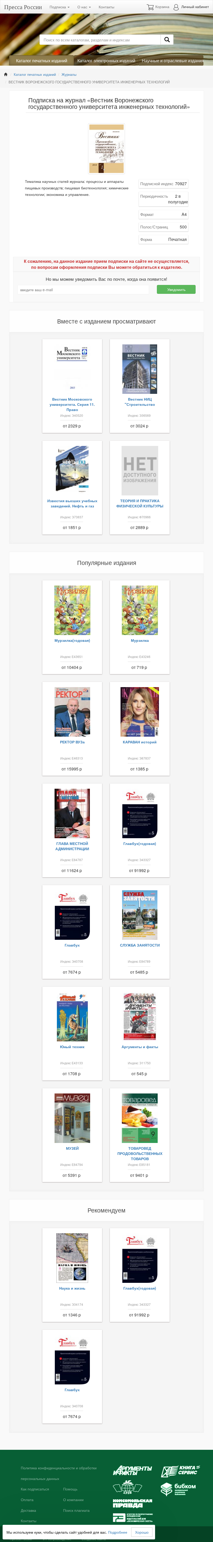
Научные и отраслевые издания (172, 61)
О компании (73, 1500)
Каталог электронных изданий (106, 61)
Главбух (72, 945)
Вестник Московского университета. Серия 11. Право (72, 404)
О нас (82, 6)
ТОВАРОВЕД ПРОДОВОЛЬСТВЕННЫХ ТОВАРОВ (139, 1153)
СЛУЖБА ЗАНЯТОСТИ (140, 945)
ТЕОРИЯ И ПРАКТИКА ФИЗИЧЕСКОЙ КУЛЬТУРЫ (139, 503)
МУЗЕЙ (72, 1148)
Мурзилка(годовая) (72, 640)
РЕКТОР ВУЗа (72, 741)
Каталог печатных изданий (41, 61)
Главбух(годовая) (139, 843)
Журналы (69, 74)
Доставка (28, 1510)
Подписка (58, 6)
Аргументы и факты (140, 1046)
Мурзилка (140, 640)
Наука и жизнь (72, 1288)
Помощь (70, 1489)
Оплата (27, 1500)
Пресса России (23, 7)
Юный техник (72, 1046)
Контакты (106, 6)
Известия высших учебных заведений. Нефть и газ (72, 503)
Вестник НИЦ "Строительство (140, 401)
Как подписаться (35, 1489)
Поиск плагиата (76, 1510)
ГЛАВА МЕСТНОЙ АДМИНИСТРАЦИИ (72, 846)
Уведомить (176, 289)
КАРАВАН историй (140, 741)
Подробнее (117, 1532)
